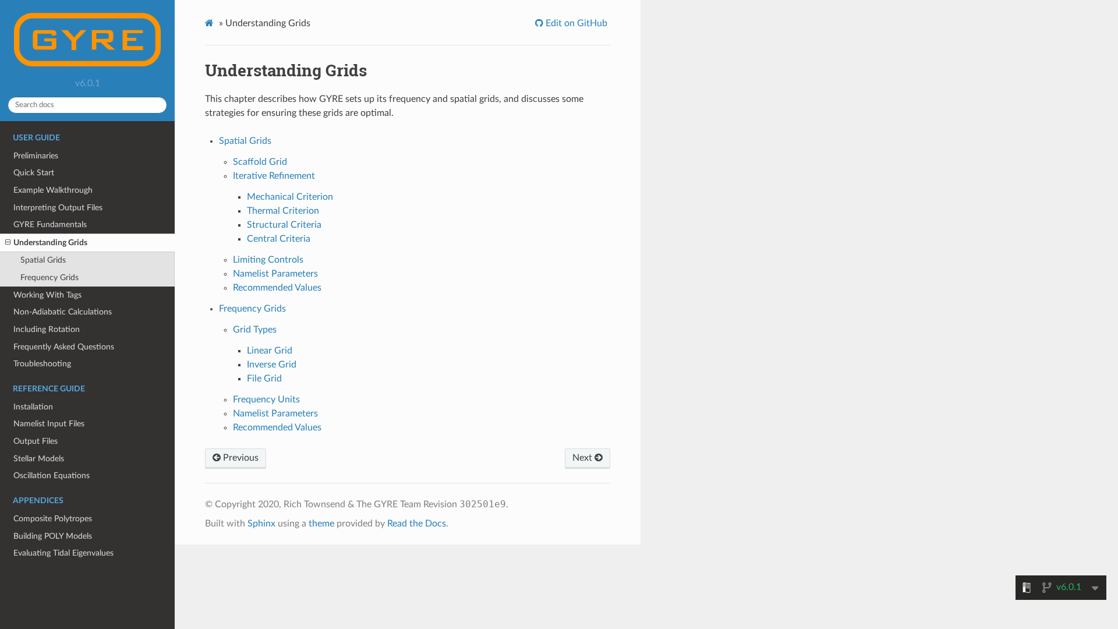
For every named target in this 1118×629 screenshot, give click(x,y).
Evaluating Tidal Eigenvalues (63, 553)
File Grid (264, 378)
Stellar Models (38, 458)
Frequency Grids (49, 277)
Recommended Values (277, 287)
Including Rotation (46, 329)
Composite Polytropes (52, 518)
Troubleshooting (42, 363)
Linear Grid (269, 350)
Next (583, 457)
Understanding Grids (50, 242)
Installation (33, 406)
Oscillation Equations (51, 475)
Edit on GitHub (575, 23)
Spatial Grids (43, 260)
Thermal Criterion (283, 210)
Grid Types (255, 329)
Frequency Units (266, 399)
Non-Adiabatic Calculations (62, 312)
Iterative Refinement (274, 176)
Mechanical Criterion (290, 197)
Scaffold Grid (260, 162)
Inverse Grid (271, 364)
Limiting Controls (268, 259)
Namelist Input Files (48, 423)
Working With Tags (47, 295)
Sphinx (261, 523)
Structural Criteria (284, 224)
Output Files (35, 441)
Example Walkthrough (53, 190)
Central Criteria (278, 238)
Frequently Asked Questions (63, 346)
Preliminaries (35, 155)
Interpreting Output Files (57, 207)
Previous (240, 457)
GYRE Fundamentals (50, 224)
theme (321, 523)
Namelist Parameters (275, 273)
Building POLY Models (52, 536)
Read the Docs (416, 523)
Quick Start (33, 172)
